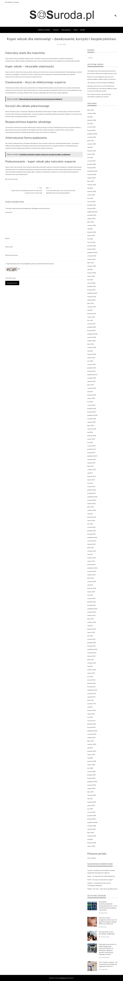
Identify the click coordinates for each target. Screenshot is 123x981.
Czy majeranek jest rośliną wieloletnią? (103, 876)
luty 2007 (90, 809)
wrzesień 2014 (91, 571)
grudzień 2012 (91, 642)
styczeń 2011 (91, 720)
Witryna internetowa (11, 255)
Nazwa (7, 238)
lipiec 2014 (90, 578)
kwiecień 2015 (91, 558)
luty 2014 (90, 595)
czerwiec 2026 (91, 113)
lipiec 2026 (90, 110)
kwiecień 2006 (91, 843)
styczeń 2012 (91, 680)
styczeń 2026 (91, 127)
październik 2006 (92, 822)
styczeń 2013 (91, 639)
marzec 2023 (91, 235)
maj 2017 (90, 473)
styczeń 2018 (91, 446)
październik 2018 (92, 415)
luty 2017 (90, 483)
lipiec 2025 (90, 140)
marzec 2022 (91, 276)
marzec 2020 (91, 357)
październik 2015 (92, 537)
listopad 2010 (91, 727)
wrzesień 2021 (91, 296)
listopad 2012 (91, 646)
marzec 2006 (91, 846)
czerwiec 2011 (91, 703)
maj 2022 (90, 269)
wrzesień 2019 (91, 378)
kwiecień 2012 (91, 669)
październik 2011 (92, 690)
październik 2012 (92, 649)
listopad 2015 (91, 534)
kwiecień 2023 (91, 232)
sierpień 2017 (91, 463)
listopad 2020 (91, 330)
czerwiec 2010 (91, 744)
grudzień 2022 (91, 246)
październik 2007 (92, 781)
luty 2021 (90, 320)
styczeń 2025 (91, 161)
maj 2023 (90, 229)
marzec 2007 (91, 805)
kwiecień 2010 (91, 751)
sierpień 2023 (91, 218)
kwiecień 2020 (91, 354)
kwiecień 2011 (91, 710)
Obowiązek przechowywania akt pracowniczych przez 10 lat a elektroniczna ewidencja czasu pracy (108, 906)
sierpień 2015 (91, 544)
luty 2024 (90, 198)
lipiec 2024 (90, 181)
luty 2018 (90, 442)
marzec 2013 (91, 632)
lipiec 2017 (90, 466)
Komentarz (9, 212)
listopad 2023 (91, 208)
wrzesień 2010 (91, 734)
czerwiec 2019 (91, 388)
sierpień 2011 (91, 697)
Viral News (62, 978)
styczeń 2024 (91, 201)
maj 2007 (90, 798)
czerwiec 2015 (91, 551)
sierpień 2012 (91, 656)
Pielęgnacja (66, 30)
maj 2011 (90, 707)
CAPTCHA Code (10, 278)
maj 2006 (90, 839)
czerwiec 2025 (91, 144)
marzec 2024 (91, 195)
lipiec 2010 (90, 741)
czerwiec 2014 (91, 581)
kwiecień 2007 (91, 802)
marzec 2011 (91, 714)
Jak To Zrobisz (91, 858)
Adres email (9, 247)
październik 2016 (92, 497)
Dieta (76, 30)
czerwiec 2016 (91, 510)
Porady (56, 30)
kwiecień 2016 (91, 517)
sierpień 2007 (91, 788)
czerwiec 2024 (91, 184)
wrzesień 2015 (91, 541)
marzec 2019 (91, 398)
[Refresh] (19, 268)
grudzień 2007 (91, 775)
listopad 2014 (91, 564)
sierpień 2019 (91, 381)
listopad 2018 (91, 412)
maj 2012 (90, 666)
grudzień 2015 (91, 530)
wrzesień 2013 (91, 612)
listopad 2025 (91, 130)
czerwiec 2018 (91, 429)
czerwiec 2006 (91, 836)
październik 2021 (92, 293)
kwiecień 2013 (91, 629)
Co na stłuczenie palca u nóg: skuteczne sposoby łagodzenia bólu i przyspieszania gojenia (60, 190)
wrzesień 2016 (91, 500)
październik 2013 (92, 608)
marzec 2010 (91, 754)
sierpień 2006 (91, 829)
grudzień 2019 (91, 368)
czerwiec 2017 (91, 469)
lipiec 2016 (90, 507)
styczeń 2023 (91, 242)
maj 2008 (90, 758)
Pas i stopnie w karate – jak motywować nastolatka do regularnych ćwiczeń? (108, 964)
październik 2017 (92, 456)
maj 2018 (90, 432)
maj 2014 (90, 585)
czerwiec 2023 (91, 225)
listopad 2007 (91, 778)
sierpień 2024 (91, 178)
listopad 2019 (91, 371)
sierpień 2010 (91, 737)
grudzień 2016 (91, 490)
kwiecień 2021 (91, 313)
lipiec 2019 (90, 385)
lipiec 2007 (90, 792)
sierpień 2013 (91, 615)
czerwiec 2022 (91, 266)
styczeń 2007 (91, 812)
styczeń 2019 (91, 405)
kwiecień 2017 (91, 476)
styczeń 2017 (91, 486)
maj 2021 (90, 310)
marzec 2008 (91, 764)
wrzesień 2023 (91, 215)
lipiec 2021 (90, 303)
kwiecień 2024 (91, 191)
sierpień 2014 (91, 575)
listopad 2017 (91, 452)
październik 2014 (92, 568)
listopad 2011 (91, 686)
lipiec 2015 (90, 547)
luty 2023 (90, 239)
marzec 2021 (91, 317)
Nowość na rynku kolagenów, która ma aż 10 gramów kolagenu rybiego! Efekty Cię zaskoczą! (108, 921)
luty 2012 (90, 676)
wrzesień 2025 (91, 137)
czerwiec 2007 (91, 795)
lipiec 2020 (90, 344)
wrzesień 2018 (91, 418)
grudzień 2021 (91, 286)
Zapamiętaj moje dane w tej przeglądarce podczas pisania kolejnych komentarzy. (30, 263)
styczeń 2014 (91, 598)
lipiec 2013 (90, 619)
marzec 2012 (91, 673)
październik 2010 (92, 731)
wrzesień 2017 (91, 459)
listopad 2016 (91, 493)
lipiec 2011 (90, 700)
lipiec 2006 (90, 832)
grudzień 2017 (91, 449)
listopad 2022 (91, 249)
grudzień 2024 (91, 164)
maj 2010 (90, 748)
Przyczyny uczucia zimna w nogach (102, 879)
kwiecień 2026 (91, 120)
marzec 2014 (91, 591)
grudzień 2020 (91, 327)
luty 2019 (90, 401)
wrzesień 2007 (91, 785)
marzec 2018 (91, 439)
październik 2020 (92, 334)
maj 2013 (90, 625)
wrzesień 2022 (91, 256)
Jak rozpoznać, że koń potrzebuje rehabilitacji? (101, 82)
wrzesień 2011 (91, 693)
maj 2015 (90, 554)
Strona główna (44, 30)
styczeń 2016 (91, 527)
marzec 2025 (91, 154)
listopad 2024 (91, 167)
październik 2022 (92, 252)
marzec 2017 (91, 480)
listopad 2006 (91, 819)
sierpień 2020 (91, 340)
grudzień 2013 (91, 602)
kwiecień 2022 (91, 273)
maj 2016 (90, 514)
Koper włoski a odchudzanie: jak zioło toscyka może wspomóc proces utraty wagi (26, 190)
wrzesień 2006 (91, 826)
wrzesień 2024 (91, 174)
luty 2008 (90, 768)
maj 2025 (90, 147)
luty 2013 (90, 636)
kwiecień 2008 (91, 761)
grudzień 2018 (91, 408)
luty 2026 (90, 123)
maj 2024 (90, 188)
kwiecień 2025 (91, 151)
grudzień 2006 (91, 815)
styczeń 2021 (91, 323)
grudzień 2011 (91, 683)
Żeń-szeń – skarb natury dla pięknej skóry (105, 889)
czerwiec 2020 (91, 347)
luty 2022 (90, 279)
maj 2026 (90, 117)
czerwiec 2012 (91, 663)
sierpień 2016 (91, 503)
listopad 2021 (91, 290)
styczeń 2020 (91, 364)
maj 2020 (90, 351)
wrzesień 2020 (91, 337)
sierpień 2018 (91, 422)
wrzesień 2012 (91, 653)
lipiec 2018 (90, 425)
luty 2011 (90, 717)
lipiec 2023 (90, 222)
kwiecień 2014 (91, 588)
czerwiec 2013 (91, 622)
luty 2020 (90, 361)
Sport (83, 30)
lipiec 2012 (90, 659)
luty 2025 (90, 157)
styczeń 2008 (91, 771)
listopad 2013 (91, 605)
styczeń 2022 (91, 283)
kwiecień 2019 (91, 395)
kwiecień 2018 (91, 435)
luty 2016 (90, 524)
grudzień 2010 (91, 724)
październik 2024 (92, 171)
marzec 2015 (91, 561)
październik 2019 (92, 374)
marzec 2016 (91, 520)
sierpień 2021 (91, 300)
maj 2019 (90, 391)
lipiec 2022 (90, 262)
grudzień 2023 (91, 205)
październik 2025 (92, 134)
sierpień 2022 (91, 259)
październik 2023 (92, 212)
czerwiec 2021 (91, 307)
